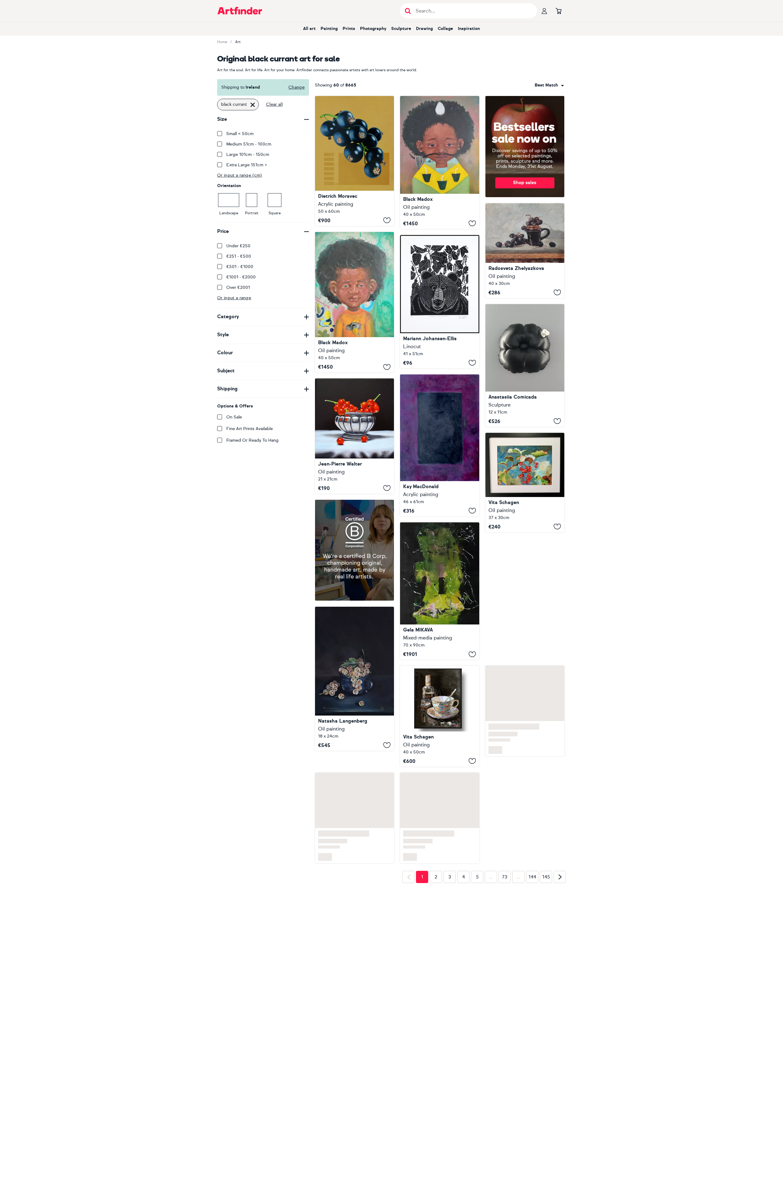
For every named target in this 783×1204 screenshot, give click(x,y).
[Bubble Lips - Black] (524, 365)
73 (504, 920)
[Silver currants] (354, 435)
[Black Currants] (354, 161)
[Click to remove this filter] (252, 104)
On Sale (234, 417)
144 (532, 920)
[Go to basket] (558, 10)
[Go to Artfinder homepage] (239, 10)
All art (309, 28)
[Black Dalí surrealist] (439, 162)
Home (222, 42)
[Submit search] (408, 10)
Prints (349, 28)
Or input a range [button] (234, 297)
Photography (373, 28)
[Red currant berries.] (524, 482)
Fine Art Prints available (249, 428)
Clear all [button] (274, 104)
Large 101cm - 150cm (247, 154)
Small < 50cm (240, 133)
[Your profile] (544, 10)
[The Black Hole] (439, 445)
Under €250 (238, 246)
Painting (329, 28)
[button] (549, 85)
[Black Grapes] (524, 250)
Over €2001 (238, 287)
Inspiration (469, 28)
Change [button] (296, 87)
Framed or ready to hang (252, 440)
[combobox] (549, 85)
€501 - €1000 (239, 266)
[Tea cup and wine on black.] (439, 716)
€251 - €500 (238, 256)
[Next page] (560, 920)
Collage (445, 28)
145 (546, 920)
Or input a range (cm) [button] (239, 175)
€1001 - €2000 (241, 277)
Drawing (424, 28)
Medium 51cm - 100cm (248, 144)
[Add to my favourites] (387, 220)
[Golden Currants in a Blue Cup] (354, 737)
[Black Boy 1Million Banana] (354, 302)
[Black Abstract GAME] (439, 591)
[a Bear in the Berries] (439, 301)
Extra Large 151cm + (246, 165)
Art (238, 42)
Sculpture (401, 28)
